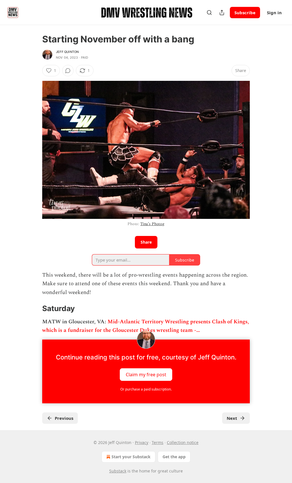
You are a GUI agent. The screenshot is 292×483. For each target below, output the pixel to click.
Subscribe (245, 12)
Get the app (174, 456)
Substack (117, 471)
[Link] (34, 308)
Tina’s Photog (152, 224)
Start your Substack (131, 456)
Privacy (141, 442)
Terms (157, 442)
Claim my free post (146, 374)
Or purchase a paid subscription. (146, 389)
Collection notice (182, 442)
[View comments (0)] (68, 70)
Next (232, 418)
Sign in (274, 12)
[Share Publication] (222, 12)
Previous (64, 418)
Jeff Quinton (67, 52)
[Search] (209, 12)
